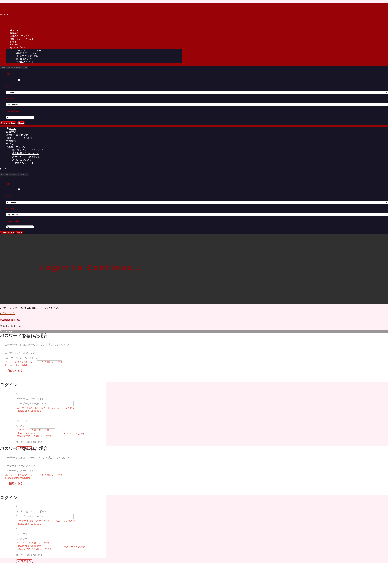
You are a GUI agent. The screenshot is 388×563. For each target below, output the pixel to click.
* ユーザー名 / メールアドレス (21, 357)
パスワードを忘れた (74, 434)
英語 (15, 80)
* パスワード (23, 426)
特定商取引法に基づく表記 (10, 320)
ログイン (4, 14)
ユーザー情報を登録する (29, 442)
